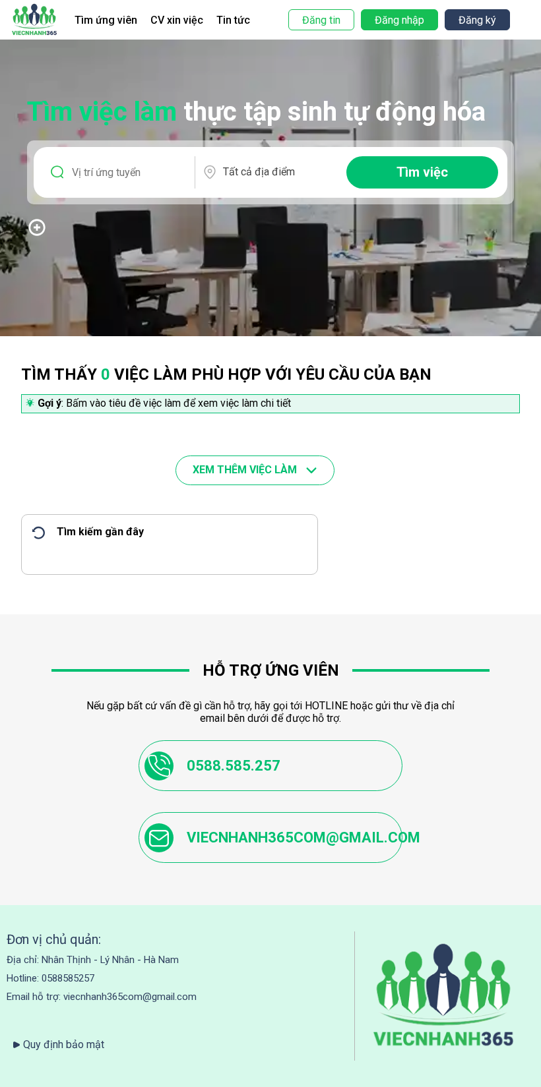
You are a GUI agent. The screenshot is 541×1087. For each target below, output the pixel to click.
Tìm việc (422, 172)
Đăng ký (477, 20)
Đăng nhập (399, 20)
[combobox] (279, 172)
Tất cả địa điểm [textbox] (259, 171)
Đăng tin (321, 20)
